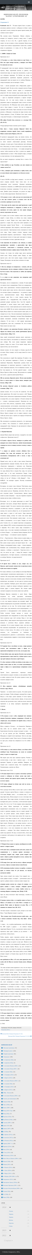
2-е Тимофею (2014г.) (8, 1086)
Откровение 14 (4, 22)
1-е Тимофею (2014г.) (8, 1074)
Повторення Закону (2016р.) (10, 1182)
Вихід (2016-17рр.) (8, 1110)
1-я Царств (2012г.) (8, 1077)
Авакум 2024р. (7, 1101)
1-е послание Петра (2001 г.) (10, 1068)
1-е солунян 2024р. (8, 1071)
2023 (4, 1230)
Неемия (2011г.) (7, 1164)
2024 (4, 1207)
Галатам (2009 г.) (7, 1122)
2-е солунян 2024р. (8, 1083)
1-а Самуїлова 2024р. (8, 1060)
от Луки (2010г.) (7, 1170)
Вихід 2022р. (6, 1113)
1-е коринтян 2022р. (8, 1062)
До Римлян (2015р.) (8, 1140)
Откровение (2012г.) (5, 1029)
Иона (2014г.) (6, 1149)
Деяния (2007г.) (7, 1128)
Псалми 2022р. (7, 1191)
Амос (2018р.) (6, 1104)
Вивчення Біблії (6, 1045)
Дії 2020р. (5, 1131)
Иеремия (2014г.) (7, 1146)
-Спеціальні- (6, 1057)
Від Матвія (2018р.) (8, 1119)
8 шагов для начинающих (9, 1098)
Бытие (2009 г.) (7, 1107)
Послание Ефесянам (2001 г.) (10, 1185)
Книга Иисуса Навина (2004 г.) (11, 1158)
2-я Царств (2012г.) (8, 1089)
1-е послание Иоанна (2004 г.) (11, 1065)
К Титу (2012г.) (7, 1152)
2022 (4, 1235)
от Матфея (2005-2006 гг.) (9, 1176)
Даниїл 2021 (6, 1125)
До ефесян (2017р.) (8, 1134)
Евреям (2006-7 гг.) (8, 1143)
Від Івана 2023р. (7, 1116)
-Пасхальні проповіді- (8, 1048)
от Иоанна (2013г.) (8, 1167)
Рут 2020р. (6, 1194)
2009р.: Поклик (7, 1092)
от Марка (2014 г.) (7, 1173)
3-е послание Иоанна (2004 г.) (11, 1095)
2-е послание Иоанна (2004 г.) (11, 1080)
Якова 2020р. (6, 1197)
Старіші (7, 1240)
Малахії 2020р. (7, 1161)
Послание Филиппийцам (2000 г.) (12, 1188)
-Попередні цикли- (8, 1051)
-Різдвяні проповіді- (8, 1054)
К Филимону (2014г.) (8, 1155)
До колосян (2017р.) (8, 1137)
